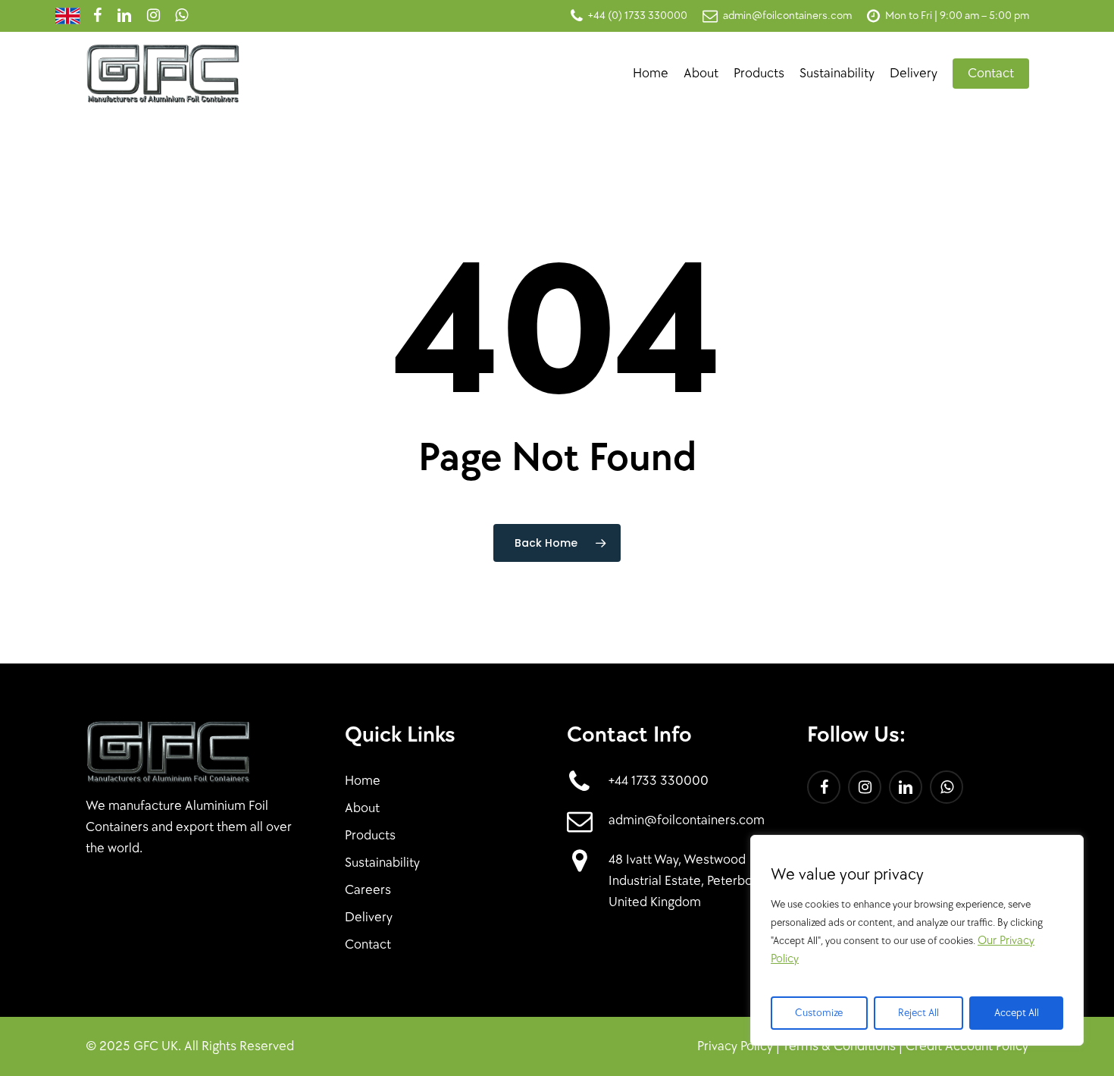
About (362, 808)
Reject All (918, 1012)
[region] (917, 940)
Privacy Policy (735, 1046)
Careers (368, 890)
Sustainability (382, 863)
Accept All (1016, 1012)
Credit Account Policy (967, 1046)
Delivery (369, 917)
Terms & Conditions (839, 1046)
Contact (368, 944)
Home (362, 781)
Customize (819, 1012)
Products (370, 835)
